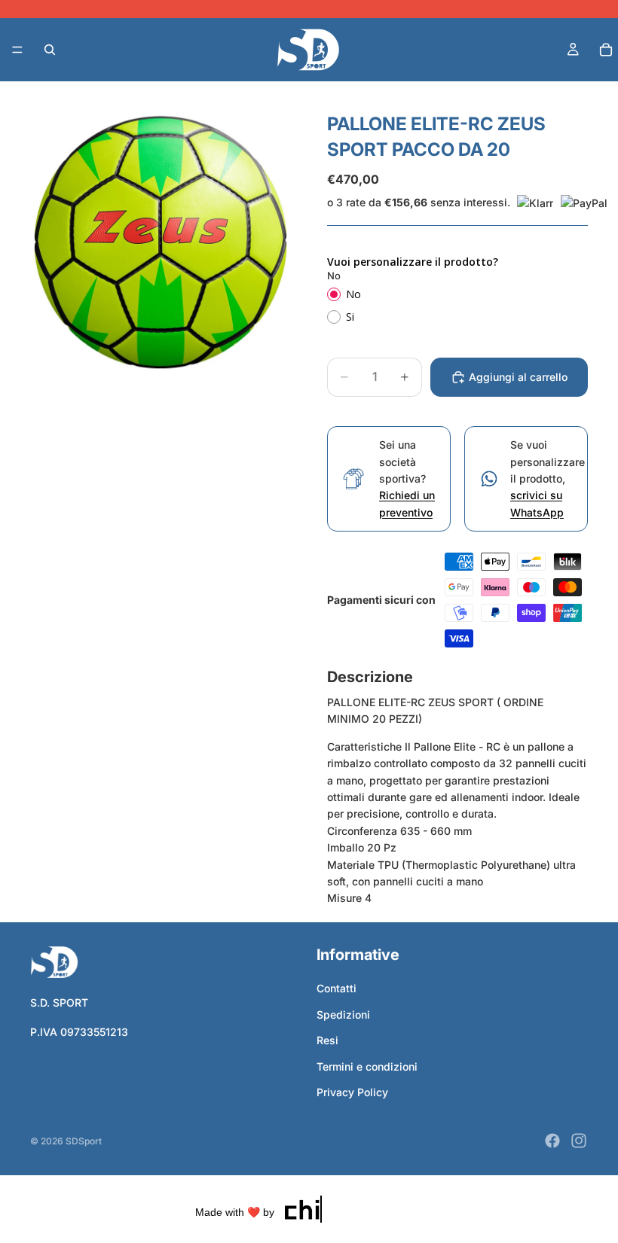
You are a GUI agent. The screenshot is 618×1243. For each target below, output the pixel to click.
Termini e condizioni (367, 1066)
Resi (327, 1040)
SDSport (84, 1141)
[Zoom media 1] (160, 242)
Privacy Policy (352, 1092)
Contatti (336, 988)
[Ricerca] (49, 49)
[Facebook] (552, 1141)
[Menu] (17, 49)
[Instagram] (579, 1141)
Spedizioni (343, 1014)
